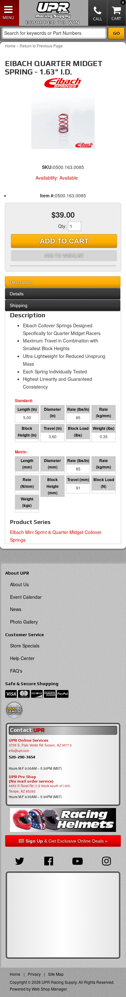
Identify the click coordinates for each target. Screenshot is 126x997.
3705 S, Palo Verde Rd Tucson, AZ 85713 (40, 745)
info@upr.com (19, 750)
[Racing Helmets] (63, 820)
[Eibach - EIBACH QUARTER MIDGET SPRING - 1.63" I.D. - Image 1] (63, 121)
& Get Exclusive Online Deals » (67, 841)
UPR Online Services (28, 740)
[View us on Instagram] (106, 860)
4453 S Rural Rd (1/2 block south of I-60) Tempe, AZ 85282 (39, 789)
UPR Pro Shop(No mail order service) (31, 779)
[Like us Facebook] (48, 860)
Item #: (47, 195)
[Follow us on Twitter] (19, 860)
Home (10, 45)
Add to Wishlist (64, 255)
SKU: (47, 167)
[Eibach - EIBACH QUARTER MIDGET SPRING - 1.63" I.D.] (62, 84)
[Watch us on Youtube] (77, 860)
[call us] (97, 13)
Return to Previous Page (41, 45)
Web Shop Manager (49, 989)
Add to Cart (64, 241)
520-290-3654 (22, 757)
